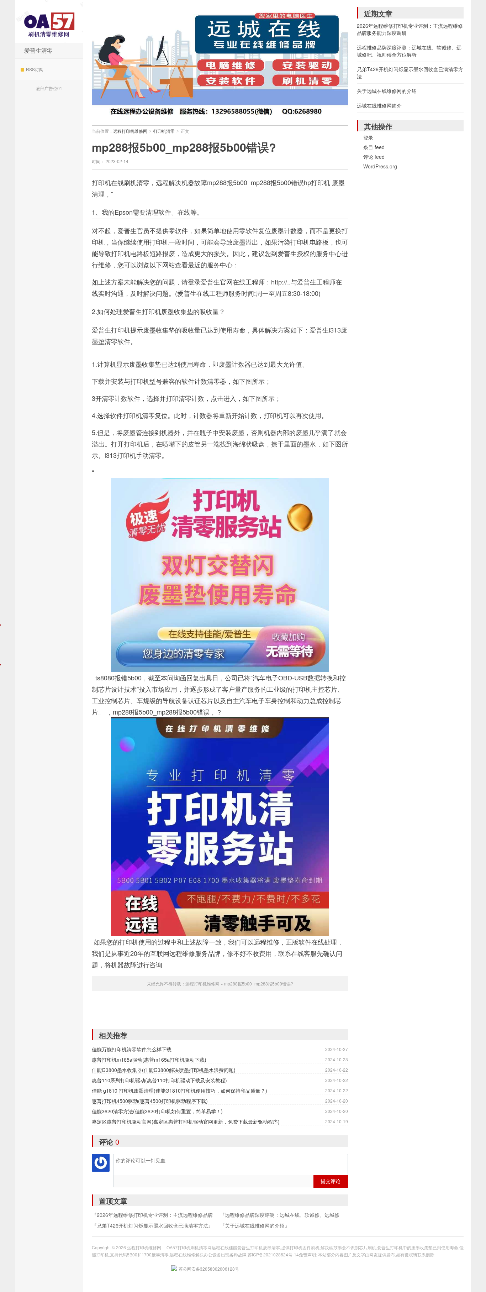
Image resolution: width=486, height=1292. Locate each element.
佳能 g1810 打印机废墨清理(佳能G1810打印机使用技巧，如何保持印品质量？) (179, 1090)
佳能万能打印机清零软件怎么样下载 (131, 1049)
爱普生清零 (38, 50)
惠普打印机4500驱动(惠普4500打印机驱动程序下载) (150, 1100)
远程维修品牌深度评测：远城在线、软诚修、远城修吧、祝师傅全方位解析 (409, 51)
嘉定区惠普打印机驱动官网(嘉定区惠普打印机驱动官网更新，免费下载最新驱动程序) (186, 1121)
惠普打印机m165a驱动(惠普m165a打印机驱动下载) (149, 1059)
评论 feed (374, 156)
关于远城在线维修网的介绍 (387, 90)
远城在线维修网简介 (379, 105)
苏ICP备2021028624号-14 (273, 1254)
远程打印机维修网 (49, 21)
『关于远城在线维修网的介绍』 (255, 1225)
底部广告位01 (49, 88)
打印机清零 (164, 131)
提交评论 (330, 1180)
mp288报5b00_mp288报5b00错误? (184, 147)
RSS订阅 (34, 69)
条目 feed (374, 147)
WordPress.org (380, 166)
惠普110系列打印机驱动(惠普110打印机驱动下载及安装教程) (159, 1080)
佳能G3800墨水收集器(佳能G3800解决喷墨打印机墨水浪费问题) (164, 1069)
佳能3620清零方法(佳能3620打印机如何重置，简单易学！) (157, 1111)
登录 (368, 137)
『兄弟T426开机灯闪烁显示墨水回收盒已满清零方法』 (152, 1225)
